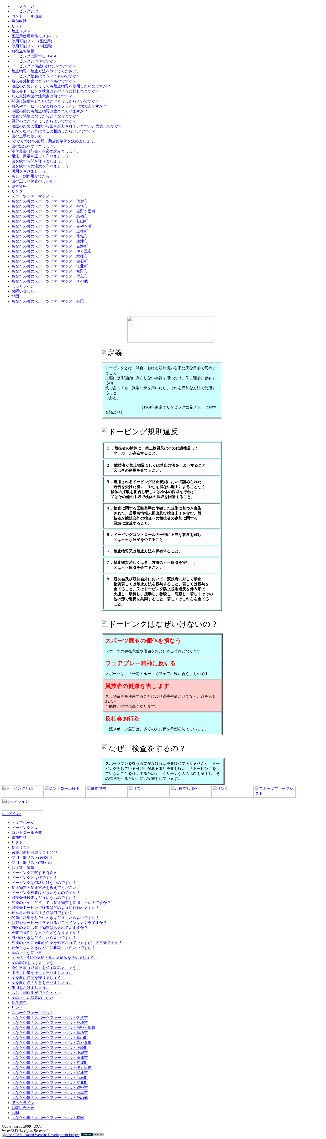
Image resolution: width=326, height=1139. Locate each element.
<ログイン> (11, 814)
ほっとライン (22, 286)
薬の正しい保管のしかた (32, 181)
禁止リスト (21, 31)
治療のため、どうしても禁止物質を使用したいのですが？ (61, 86)
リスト (17, 26)
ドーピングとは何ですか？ (34, 61)
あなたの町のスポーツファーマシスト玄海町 (49, 246)
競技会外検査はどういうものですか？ (43, 81)
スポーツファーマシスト (32, 196)
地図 (15, 296)
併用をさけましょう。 (30, 171)
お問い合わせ (22, 291)
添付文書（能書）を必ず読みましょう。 (45, 151)
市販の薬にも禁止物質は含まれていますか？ (49, 111)
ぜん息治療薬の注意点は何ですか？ (42, 96)
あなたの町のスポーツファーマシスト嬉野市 (49, 271)
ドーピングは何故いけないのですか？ (43, 66)
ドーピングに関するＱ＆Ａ (34, 56)
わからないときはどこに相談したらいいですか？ (53, 131)
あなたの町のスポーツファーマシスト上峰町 (49, 231)
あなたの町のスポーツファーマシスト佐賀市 (49, 201)
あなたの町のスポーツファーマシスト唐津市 (49, 241)
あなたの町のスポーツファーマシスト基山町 (49, 221)
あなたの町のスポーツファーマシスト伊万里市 (51, 251)
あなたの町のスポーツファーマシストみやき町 (51, 226)
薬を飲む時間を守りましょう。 (38, 161)
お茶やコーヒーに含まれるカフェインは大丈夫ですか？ (59, 106)
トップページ (22, 6)
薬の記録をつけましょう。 (34, 146)
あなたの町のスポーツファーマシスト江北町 (49, 266)
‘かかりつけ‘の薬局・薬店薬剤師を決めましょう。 (54, 141)
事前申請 (19, 21)
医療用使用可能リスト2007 (34, 36)
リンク (17, 191)
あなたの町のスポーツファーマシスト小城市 (49, 236)
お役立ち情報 (22, 51)
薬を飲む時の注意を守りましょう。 (42, 166)
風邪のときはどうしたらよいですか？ (43, 121)
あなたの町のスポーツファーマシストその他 (49, 281)
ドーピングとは (24, 11)
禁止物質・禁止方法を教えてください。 (45, 71)
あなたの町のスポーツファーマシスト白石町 (49, 261)
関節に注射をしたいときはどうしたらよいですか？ (55, 101)
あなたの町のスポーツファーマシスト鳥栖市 (49, 216)
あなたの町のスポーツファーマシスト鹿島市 (49, 276)
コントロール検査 (26, 16)
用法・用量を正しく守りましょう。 (42, 156)
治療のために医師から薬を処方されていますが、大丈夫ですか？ (66, 126)
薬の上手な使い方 (26, 136)
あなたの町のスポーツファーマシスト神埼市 (49, 206)
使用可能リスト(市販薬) (31, 46)
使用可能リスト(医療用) (31, 41)
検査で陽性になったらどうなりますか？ (45, 116)
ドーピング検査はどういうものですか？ (45, 76)
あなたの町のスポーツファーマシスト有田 (47, 301)
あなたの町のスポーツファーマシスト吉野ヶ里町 (53, 211)
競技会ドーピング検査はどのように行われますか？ (55, 91)
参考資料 (19, 186)
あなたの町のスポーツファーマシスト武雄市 (49, 256)
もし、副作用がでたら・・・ (36, 176)
